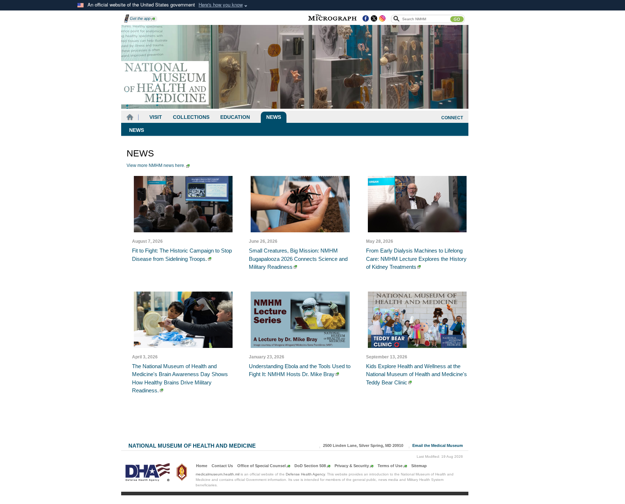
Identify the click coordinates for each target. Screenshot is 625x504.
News (273, 117)
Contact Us (222, 466)
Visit (155, 117)
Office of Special (261, 466)
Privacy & (352, 466)
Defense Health (305, 474)
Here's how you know (221, 4)
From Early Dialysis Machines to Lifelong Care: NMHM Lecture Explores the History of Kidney (416, 258)
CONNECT (452, 117)
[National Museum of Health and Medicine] (165, 82)
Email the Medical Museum (437, 445)
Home (201, 466)
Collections (191, 117)
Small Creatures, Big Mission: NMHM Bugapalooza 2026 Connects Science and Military (298, 258)
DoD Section (310, 466)
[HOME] (130, 117)
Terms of (390, 466)
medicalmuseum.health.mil (217, 474)
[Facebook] (365, 19)
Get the (140, 18)
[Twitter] (374, 19)
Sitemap (419, 466)
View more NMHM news (156, 165)
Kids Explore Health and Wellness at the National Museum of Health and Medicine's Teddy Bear (416, 374)
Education (235, 117)
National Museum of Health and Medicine (192, 445)
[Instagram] (382, 19)
